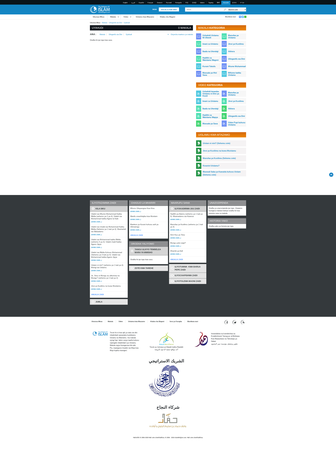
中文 (186, 2)
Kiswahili (226, 2)
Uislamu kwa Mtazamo (145, 17)
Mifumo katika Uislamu (234, 74)
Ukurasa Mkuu (98, 17)
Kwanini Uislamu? (211, 166)
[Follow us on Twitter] (235, 322)
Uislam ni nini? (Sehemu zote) (216, 143)
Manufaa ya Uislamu (233, 36)
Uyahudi (129, 34)
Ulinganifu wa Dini (115, 23)
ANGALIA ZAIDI (97, 295)
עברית (242, 2)
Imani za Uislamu (210, 44)
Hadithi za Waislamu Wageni (211, 59)
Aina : (93, 34)
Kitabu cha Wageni (167, 17)
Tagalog (210, 2)
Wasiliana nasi (230, 17)
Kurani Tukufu (209, 66)
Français (150, 2)
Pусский (169, 2)
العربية (133, 2)
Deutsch (159, 2)
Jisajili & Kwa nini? (169, 10)
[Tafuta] (225, 9)
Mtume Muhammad (237, 66)
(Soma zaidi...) (96, 222)
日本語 (194, 2)
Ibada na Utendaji (210, 51)
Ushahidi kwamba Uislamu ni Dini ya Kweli (211, 93)
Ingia (155, 9)
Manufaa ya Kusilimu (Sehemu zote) (219, 158)
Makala (113, 17)
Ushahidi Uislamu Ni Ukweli (211, 36)
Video (126, 17)
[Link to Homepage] (100, 9)
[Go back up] (331, 174)
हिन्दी (218, 2)
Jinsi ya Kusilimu (236, 44)
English (125, 2)
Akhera (231, 51)
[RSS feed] (243, 322)
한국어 (234, 2)
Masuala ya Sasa (210, 123)
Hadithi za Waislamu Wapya (210, 116)
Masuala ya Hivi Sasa (210, 74)
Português (178, 2)
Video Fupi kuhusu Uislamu (236, 123)
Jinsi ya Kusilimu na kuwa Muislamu (219, 151)
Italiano (202, 2)
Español (141, 2)
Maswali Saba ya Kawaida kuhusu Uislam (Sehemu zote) (222, 173)
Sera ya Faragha (176, 321)
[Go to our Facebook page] (227, 322)
